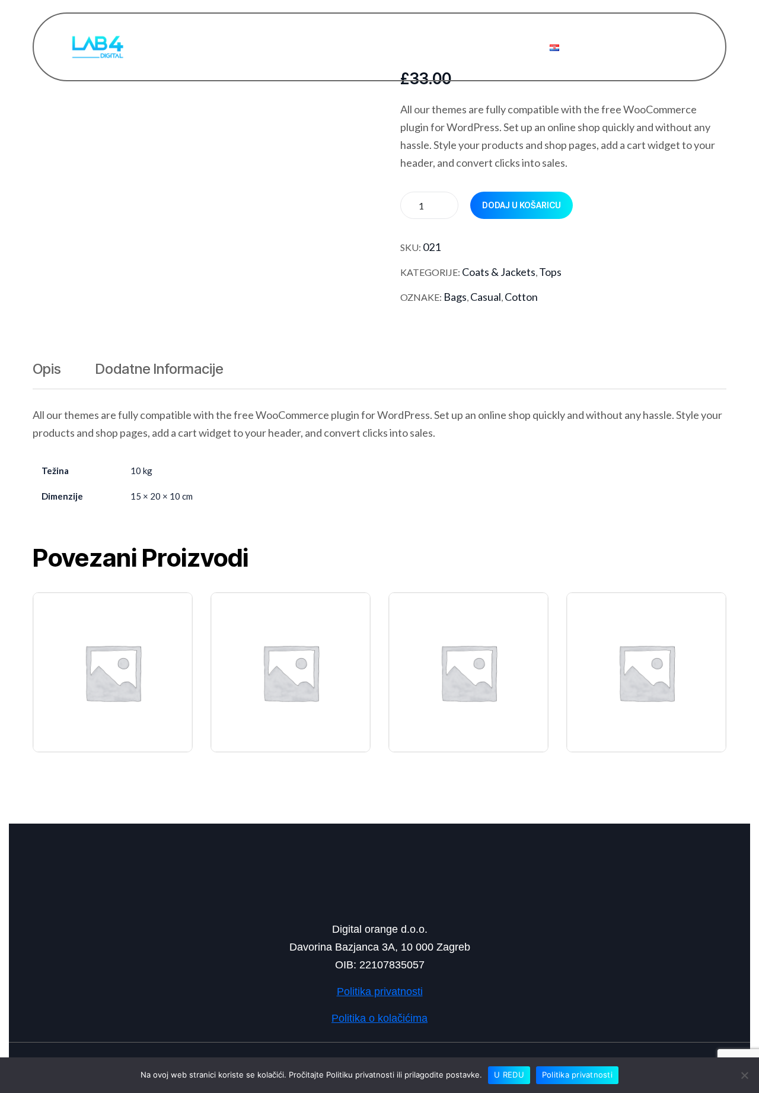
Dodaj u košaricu (521, 205)
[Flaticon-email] (443, 878)
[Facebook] (316, 877)
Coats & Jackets (498, 271)
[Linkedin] (379, 877)
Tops (550, 271)
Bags (455, 296)
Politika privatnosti (577, 1074)
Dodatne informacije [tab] (159, 368)
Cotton (521, 296)
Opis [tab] (47, 368)
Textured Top (84, 713)
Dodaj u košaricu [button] (119, 644)
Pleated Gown (619, 713)
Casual (485, 296)
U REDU (509, 1074)
